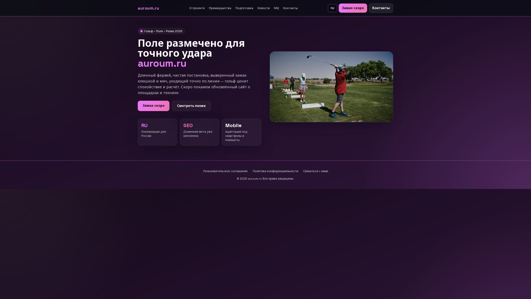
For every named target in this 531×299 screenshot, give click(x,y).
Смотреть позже (191, 106)
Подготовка (244, 8)
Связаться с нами (315, 171)
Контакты (290, 8)
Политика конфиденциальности (275, 171)
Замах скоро (353, 8)
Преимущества (220, 8)
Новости (263, 8)
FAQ (276, 8)
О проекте (197, 8)
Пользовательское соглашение (225, 171)
